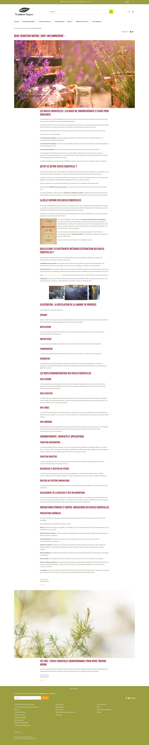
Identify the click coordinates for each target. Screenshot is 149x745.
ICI (108, 275)
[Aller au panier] (133, 11)
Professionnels (59, 709)
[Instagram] (131, 698)
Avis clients (17, 709)
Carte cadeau (59, 715)
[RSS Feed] (65, 36)
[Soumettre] (111, 12)
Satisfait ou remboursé (20, 712)
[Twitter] (126, 698)
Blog (98, 707)
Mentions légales (18, 720)
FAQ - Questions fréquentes (104, 709)
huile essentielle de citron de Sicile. (52, 275)
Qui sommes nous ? (102, 704)
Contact (99, 712)
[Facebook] (129, 698)
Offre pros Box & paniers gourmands (65, 712)
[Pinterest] (134, 698)
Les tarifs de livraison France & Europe (24, 704)
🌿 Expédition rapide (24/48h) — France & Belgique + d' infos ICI (74, 1)
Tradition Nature (29, 737)
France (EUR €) (127, 2)
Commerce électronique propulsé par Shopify (25, 738)
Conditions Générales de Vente (22, 725)
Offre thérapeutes (60, 707)
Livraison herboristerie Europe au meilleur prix (26, 707)
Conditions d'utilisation (20, 717)
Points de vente (60, 704)
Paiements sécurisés (19, 715)
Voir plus (42, 584)
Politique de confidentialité (21, 722)
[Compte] (129, 11)
